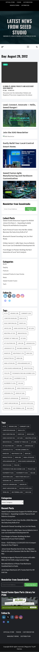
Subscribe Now (30, 209)
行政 (5, 90)
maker (7, 353)
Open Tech (28, 368)
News (5, 64)
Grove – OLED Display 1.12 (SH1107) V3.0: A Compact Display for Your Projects (18, 544)
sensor (24, 398)
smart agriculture (11, 403)
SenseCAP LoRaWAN (11, 398)
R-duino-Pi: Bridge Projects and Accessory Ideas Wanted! (18, 87)
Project (8, 378)
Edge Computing (10, 323)
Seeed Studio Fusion (10, 281)
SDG (20, 383)
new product (18, 353)
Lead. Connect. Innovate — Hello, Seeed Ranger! (19, 106)
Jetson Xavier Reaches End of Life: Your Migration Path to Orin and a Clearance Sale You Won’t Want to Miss (18, 551)
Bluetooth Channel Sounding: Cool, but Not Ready (18, 237)
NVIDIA (19, 358)
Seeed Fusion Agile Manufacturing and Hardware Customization (17, 176)
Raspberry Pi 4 (9, 383)
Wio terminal (18, 408)
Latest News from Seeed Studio (19, 26)
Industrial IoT (9, 333)
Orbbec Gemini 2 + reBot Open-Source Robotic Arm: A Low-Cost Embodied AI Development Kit (19, 244)
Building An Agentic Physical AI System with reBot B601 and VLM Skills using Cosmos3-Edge (18, 558)
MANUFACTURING (14, 5)
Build (5, 264)
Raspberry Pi (19, 378)
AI (6, 313)
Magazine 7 (28, 647)
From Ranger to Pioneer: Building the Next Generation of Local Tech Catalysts (17, 251)
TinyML (7, 408)
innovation (22, 333)
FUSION (19, 1)
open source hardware (12, 368)
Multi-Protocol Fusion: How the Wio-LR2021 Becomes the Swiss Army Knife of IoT (17, 231)
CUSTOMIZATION (27, 1)
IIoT (31, 328)
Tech (4, 284)
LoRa (20, 343)
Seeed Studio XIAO (24, 388)
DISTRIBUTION (25, 5)
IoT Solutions (9, 343)
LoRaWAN (30, 343)
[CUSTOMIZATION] (19, 8)
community (26, 313)
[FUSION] (16, 8)
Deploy (5, 267)
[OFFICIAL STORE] (12, 8)
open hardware (23, 363)
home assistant (20, 328)
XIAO (30, 408)
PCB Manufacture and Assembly (23, 373)
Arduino (14, 313)
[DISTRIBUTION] (26, 8)
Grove (7, 328)
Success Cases (27, 403)
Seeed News (9, 388)
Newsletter (9, 358)
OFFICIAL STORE (10, 1)
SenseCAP (20, 393)
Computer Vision (10, 318)
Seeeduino (8, 393)
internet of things (11, 338)
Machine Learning (23, 348)
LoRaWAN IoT (9, 348)
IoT (23, 338)
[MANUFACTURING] (23, 8)
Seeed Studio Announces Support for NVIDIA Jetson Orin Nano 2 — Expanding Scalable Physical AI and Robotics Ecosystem (18, 223)
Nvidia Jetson (9, 363)
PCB (6, 373)
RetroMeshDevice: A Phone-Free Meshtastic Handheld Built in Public (16, 565)
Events (22, 323)
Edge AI (23, 318)
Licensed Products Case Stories (13, 274)
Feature (5, 271)
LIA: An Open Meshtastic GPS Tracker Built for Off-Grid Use (18, 571)
